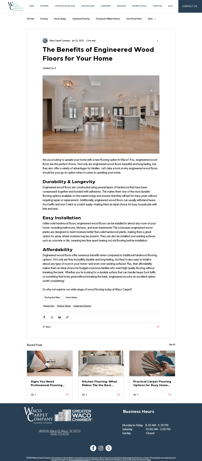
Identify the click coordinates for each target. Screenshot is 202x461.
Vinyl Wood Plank (134, 19)
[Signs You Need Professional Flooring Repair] (50, 363)
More (150, 19)
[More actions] (157, 41)
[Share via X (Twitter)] (51, 317)
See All (172, 345)
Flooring (44, 19)
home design (71, 297)
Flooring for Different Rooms (108, 19)
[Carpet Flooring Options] (152, 363)
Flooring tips (48, 306)
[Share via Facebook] (44, 317)
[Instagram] (101, 448)
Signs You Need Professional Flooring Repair (46, 383)
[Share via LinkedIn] (59, 317)
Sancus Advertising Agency (79, 460)
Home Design (60, 19)
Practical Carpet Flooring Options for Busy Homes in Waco (152, 383)
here (149, 460)
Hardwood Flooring (81, 19)
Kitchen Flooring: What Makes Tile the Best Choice (99, 383)
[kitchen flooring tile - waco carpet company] (101, 363)
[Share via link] (67, 317)
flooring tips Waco (52, 297)
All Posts (30, 19)
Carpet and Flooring (82, 306)
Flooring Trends (64, 306)
